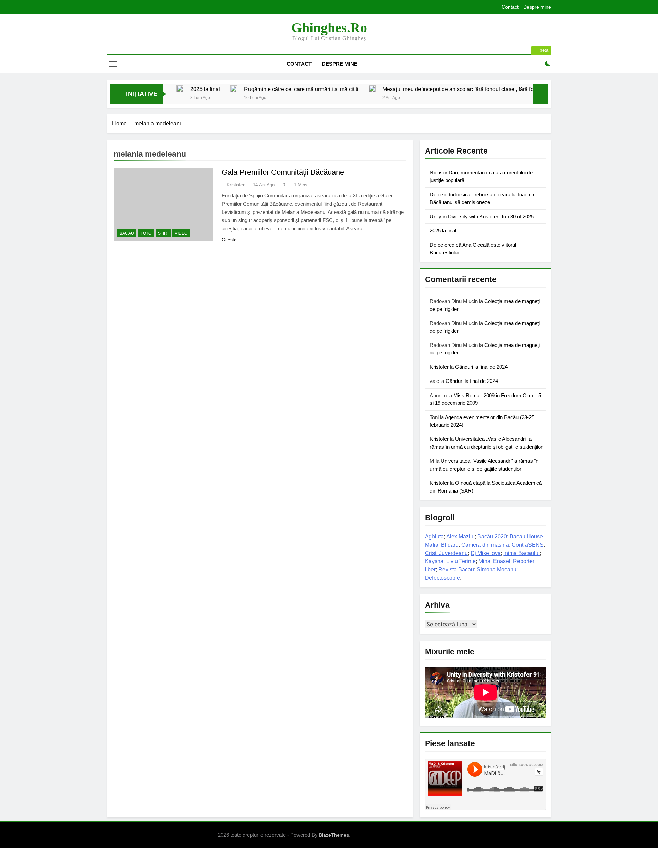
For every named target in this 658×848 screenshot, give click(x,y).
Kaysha (434, 561)
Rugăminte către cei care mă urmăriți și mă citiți (301, 89)
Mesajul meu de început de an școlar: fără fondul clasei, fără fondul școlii (470, 89)
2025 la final (205, 89)
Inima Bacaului (521, 553)
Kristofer (236, 184)
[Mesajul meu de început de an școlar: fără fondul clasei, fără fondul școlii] (372, 88)
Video (181, 233)
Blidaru (450, 545)
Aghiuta (434, 537)
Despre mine (537, 7)
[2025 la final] (179, 88)
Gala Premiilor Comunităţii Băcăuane (283, 172)
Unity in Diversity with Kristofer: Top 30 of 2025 (482, 216)
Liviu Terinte (461, 561)
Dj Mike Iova (486, 553)
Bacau (127, 233)
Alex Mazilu (460, 537)
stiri (163, 233)
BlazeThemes (334, 835)
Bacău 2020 (492, 537)
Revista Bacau (456, 569)
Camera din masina (485, 545)
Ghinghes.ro (329, 27)
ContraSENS (528, 545)
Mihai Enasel (494, 561)
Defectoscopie (442, 578)
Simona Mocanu (496, 569)
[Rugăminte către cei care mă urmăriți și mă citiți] (233, 88)
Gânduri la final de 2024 (481, 367)
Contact (510, 7)
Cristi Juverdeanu (446, 553)
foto (146, 233)
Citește (229, 239)
